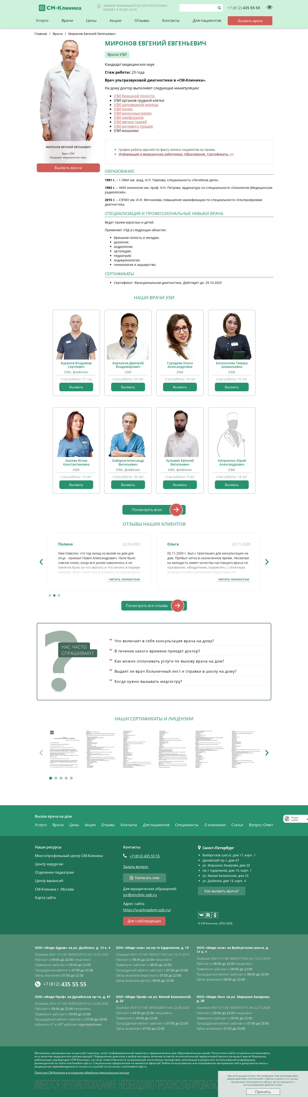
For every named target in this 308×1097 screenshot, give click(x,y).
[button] (50, 595)
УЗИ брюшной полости (134, 95)
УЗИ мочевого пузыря (133, 126)
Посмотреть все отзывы (147, 605)
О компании (215, 824)
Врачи (67, 20)
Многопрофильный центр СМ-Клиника (69, 855)
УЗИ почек (123, 108)
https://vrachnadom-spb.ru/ (147, 910)
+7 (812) (145, 856)
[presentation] (41, 560)
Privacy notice (295, 818)
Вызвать (76, 387)
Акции (116, 20)
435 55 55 (243, 7)
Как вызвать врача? (222, 891)
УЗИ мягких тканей (130, 121)
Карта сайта (45, 897)
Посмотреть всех (147, 509)
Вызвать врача (68, 167)
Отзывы (142, 20)
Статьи (237, 824)
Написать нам (147, 877)
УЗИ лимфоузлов (128, 117)
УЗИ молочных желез (133, 113)
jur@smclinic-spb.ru (140, 895)
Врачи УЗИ (117, 54)
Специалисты (186, 824)
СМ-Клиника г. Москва (54, 889)
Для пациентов (207, 20)
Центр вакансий (49, 880)
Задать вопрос (136, 867)
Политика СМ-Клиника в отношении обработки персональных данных (81, 1072)
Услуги (42, 20)
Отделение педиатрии (54, 872)
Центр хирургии (49, 864)
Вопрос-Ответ (261, 824)
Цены (91, 20)
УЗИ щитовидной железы (136, 104)
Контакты (171, 20)
